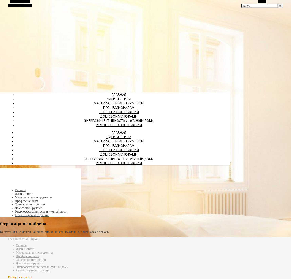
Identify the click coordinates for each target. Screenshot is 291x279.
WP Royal (32, 238)
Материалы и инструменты (119, 103)
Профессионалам (119, 107)
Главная (118, 94)
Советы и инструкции (119, 112)
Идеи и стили (118, 99)
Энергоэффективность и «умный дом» (119, 120)
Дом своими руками (119, 116)
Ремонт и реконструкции (119, 125)
